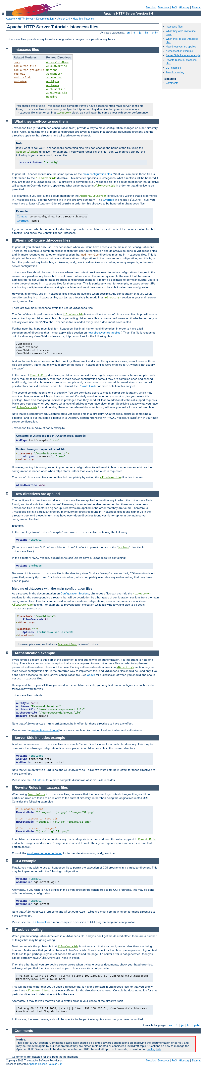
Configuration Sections (75, 593)
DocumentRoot (67, 644)
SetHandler (54, 77)
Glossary (184, 7)
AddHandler (54, 73)
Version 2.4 (63, 18)
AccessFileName (57, 62)
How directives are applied (181, 46)
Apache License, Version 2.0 (45, 1063)
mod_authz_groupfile (29, 70)
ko (146, 32)
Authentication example (179, 50)
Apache (10, 18)
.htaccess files (174, 26)
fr (134, 32)
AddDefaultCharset (93, 195)
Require (51, 96)
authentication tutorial (45, 730)
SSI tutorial (38, 780)
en (128, 32)
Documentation (45, 18)
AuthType (52, 81)
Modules (151, 7)
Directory (64, 112)
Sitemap (196, 7)
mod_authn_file (25, 66)
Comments (172, 82)
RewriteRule (38, 375)
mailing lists (154, 1049)
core (17, 62)
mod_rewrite (90, 254)
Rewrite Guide (88, 386)
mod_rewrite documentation (44, 853)
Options (51, 70)
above (91, 674)
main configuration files (97, 174)
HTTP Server (25, 18)
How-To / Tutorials (83, 18)
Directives (164, 7)
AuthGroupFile (56, 93)
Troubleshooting (175, 72)
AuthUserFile (55, 89)
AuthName (52, 85)
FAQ (174, 7)
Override (108, 199)
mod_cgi (19, 73)
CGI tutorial (38, 922)
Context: (22, 216)
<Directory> (112, 297)
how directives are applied (104, 332)
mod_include (22, 77)
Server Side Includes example (183, 55)
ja (140, 32)
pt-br (154, 32)
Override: (23, 220)
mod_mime (20, 81)
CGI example (173, 67)
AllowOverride (56, 66)
